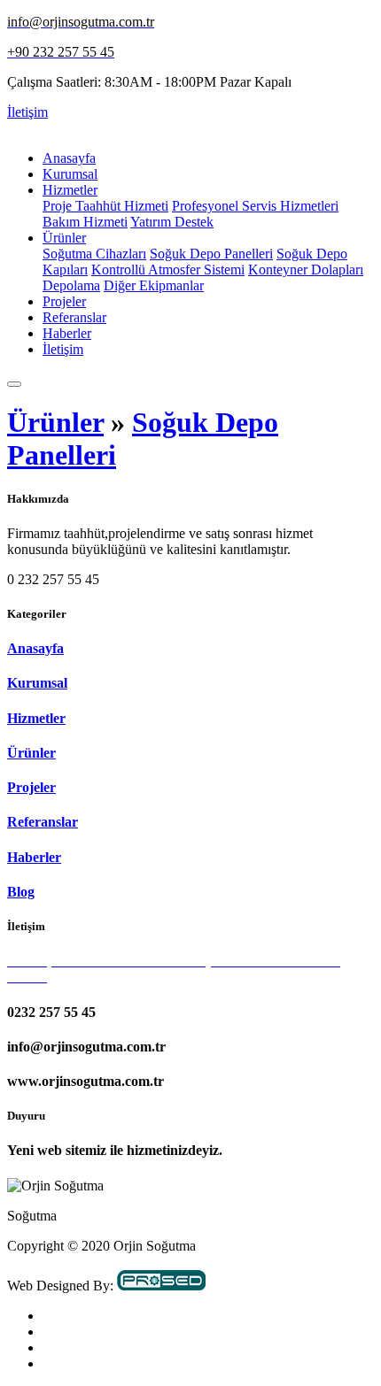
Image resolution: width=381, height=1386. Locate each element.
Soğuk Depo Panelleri (211, 253)
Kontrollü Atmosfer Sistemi (168, 269)
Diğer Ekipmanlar (154, 285)
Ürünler (64, 237)
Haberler (67, 333)
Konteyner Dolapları (305, 269)
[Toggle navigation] (14, 384)
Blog (21, 891)
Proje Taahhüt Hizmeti (105, 205)
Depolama (71, 285)
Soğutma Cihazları (94, 253)
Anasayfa (69, 158)
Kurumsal (70, 173)
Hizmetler (70, 189)
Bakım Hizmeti (85, 221)
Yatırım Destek (172, 221)
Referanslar (74, 317)
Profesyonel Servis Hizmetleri (255, 205)
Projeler (64, 301)
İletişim (27, 111)
